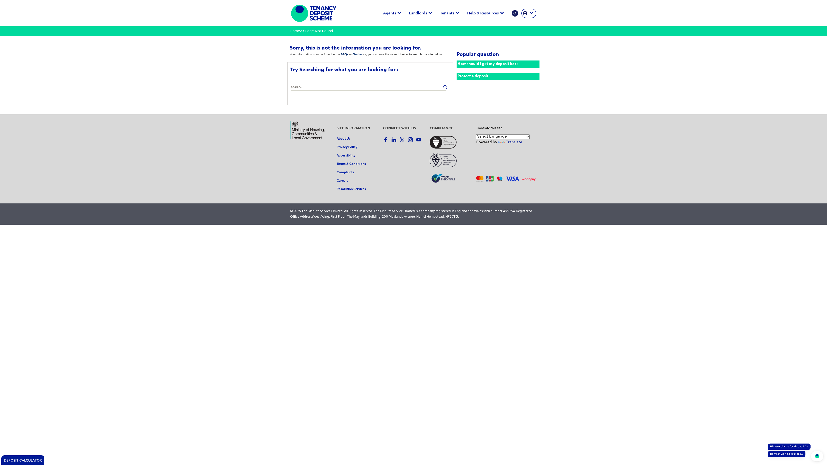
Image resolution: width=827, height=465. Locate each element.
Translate (514, 142)
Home (295, 31)
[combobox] (368, 87)
